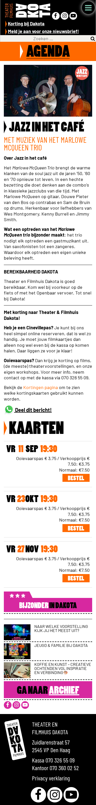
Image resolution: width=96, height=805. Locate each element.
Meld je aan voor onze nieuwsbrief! (43, 31)
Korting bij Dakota (26, 23)
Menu (88, 8)
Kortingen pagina (40, 387)
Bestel (76, 479)
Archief (64, 691)
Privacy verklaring (51, 778)
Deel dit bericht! (33, 410)
